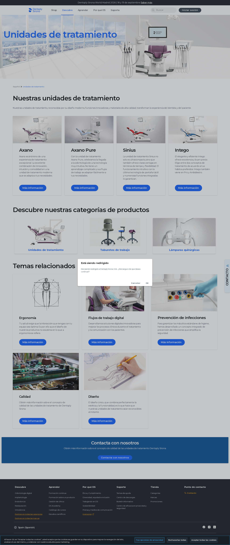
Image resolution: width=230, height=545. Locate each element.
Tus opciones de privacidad (149, 540)
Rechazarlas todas (177, 540)
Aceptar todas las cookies (203, 540)
